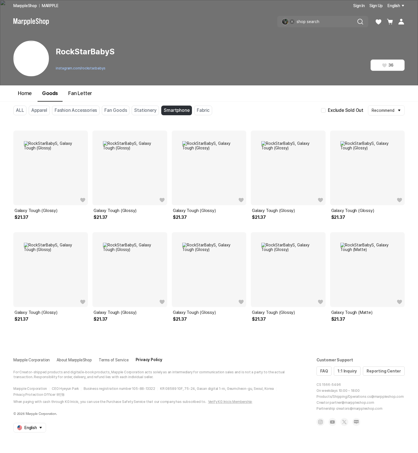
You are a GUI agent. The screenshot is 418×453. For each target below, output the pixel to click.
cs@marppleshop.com (385, 397)
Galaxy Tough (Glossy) (36, 210)
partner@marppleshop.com (352, 403)
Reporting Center (384, 371)
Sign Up (376, 5)
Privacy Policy (149, 359)
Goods (50, 93)
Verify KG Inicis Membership (230, 402)
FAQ (324, 371)
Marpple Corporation (31, 360)
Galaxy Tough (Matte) (352, 312)
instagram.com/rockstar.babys (80, 68)
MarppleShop (25, 5)
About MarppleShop (74, 360)
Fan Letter (80, 93)
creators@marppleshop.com (359, 409)
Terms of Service (114, 360)
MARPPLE (50, 5)
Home (25, 93)
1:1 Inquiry (347, 371)
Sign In (359, 5)
